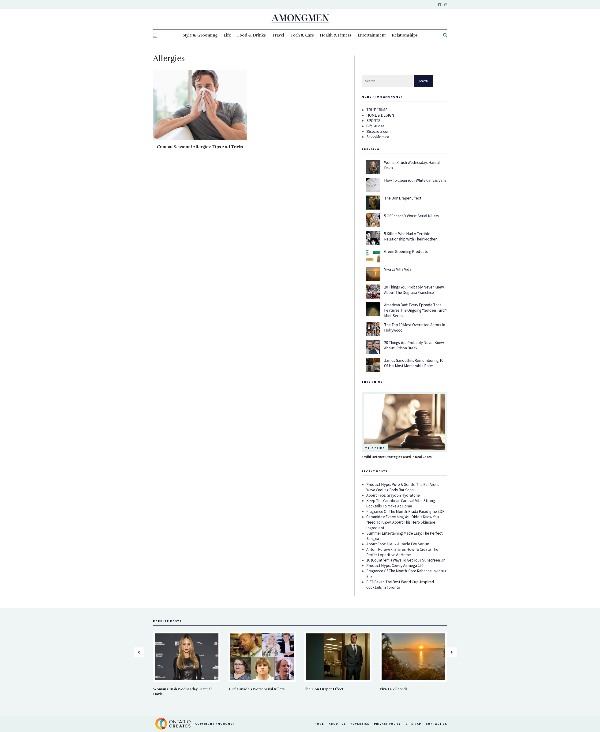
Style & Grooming (200, 35)
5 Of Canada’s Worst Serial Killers (411, 215)
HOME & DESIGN (380, 115)
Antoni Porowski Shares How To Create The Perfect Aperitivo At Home (402, 552)
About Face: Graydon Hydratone (393, 495)
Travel (278, 35)
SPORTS (373, 120)
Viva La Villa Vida (397, 269)
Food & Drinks (251, 35)
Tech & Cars (302, 35)
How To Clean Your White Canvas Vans (415, 180)
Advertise (360, 723)
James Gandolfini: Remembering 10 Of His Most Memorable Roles (413, 363)
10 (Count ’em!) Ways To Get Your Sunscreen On (405, 560)
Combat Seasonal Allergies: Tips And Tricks (200, 146)
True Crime (375, 448)
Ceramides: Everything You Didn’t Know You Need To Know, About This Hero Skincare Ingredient (402, 522)
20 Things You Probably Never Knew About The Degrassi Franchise (414, 290)
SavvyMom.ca (377, 136)
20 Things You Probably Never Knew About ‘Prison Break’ (414, 345)
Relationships (405, 35)
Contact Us (436, 723)
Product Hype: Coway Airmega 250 (394, 565)
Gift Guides (375, 126)
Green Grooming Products (406, 251)
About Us (337, 723)
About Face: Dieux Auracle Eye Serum (397, 544)
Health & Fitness (336, 35)
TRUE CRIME (376, 109)
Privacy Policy (387, 723)
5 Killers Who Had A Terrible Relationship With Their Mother (410, 236)
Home (319, 723)
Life (227, 35)
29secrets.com (378, 131)
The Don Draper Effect (402, 198)
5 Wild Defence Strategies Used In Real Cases (397, 457)
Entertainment (372, 35)
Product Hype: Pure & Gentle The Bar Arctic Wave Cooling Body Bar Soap (402, 487)
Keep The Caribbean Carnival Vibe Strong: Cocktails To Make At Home (401, 503)
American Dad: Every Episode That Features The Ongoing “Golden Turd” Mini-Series (415, 310)
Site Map (413, 723)
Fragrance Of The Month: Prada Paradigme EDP (405, 511)
